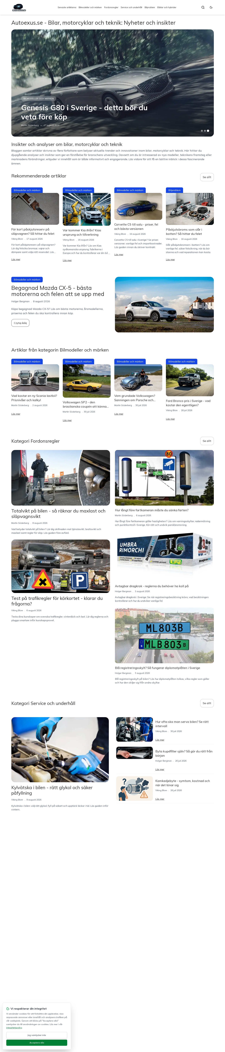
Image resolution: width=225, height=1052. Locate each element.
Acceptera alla (37, 1042)
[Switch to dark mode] (211, 7)
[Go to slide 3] (208, 131)
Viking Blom (17, 238)
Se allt (207, 177)
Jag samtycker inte (37, 1035)
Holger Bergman (123, 591)
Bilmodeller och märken (90, 7)
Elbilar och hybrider (166, 7)
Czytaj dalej (20, 322)
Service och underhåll (131, 7)
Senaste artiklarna (67, 7)
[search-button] (203, 7)
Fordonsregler (111, 7)
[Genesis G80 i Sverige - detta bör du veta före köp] (112, 83)
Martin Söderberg (30, 125)
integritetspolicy (14, 1027)
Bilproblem (150, 7)
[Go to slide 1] (202, 131)
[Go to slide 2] (205, 131)
